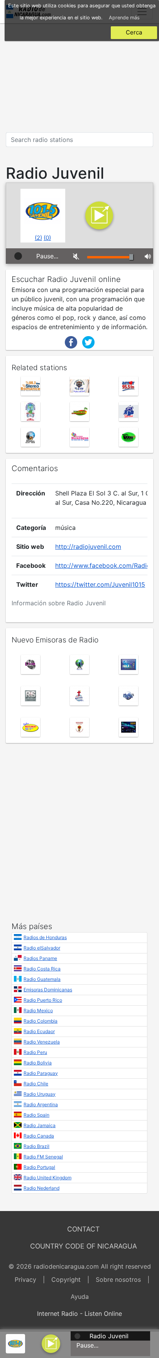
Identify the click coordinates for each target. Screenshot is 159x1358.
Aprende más (124, 17)
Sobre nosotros (118, 1279)
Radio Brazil (36, 1146)
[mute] (74, 256)
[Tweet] (88, 341)
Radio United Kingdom (47, 1177)
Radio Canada (39, 1136)
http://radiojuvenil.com (88, 546)
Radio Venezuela (42, 1042)
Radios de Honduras (45, 937)
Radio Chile (36, 1083)
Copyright (66, 1279)
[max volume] (146, 256)
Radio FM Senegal (43, 1157)
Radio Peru (35, 1052)
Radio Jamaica (40, 1125)
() (38, 237)
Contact (83, 1229)
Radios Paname (40, 958)
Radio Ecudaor (39, 1031)
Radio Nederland (41, 1188)
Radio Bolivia (38, 1063)
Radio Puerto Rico (43, 1000)
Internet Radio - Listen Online (79, 1313)
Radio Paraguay (41, 1073)
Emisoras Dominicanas (48, 989)
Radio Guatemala (42, 979)
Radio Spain (36, 1115)
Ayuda (80, 1296)
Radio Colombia (41, 1021)
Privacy (25, 1279)
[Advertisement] (79, 77)
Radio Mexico (38, 1010)
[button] (51, 1343)
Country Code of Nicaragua (83, 1246)
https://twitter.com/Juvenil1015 (100, 584)
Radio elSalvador (42, 948)
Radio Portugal (39, 1167)
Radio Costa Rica (42, 969)
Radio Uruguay (40, 1094)
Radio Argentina (41, 1104)
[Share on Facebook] (71, 341)
